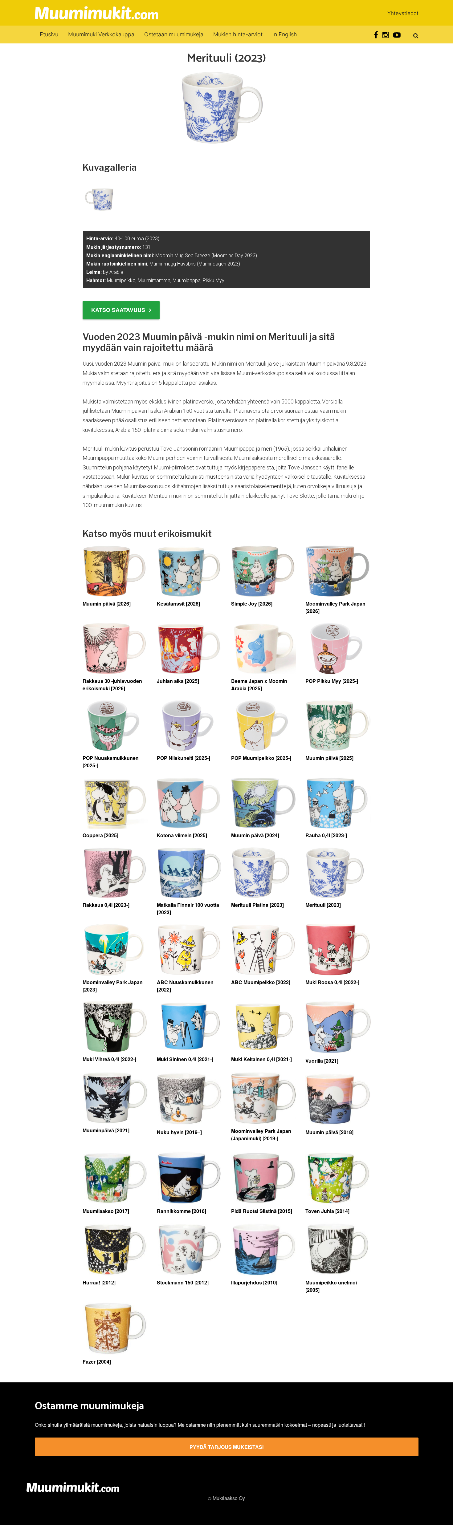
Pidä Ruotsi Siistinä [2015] (261, 1211)
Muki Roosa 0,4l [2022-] (332, 982)
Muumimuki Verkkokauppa (101, 34)
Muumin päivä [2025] (329, 757)
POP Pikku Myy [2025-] (331, 680)
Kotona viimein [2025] (182, 835)
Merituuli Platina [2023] (257, 904)
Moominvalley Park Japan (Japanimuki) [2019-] (261, 1134)
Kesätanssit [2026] (178, 603)
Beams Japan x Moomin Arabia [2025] (259, 684)
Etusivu (49, 34)
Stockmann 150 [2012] (183, 1282)
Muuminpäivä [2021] (106, 1130)
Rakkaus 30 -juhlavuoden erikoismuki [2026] (112, 684)
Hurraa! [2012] (99, 1282)
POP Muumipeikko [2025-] (261, 757)
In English (284, 34)
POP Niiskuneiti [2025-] (183, 757)
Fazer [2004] (97, 1361)
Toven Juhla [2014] (327, 1211)
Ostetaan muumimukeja (173, 34)
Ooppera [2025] (100, 835)
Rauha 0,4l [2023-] (326, 835)
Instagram (385, 35)
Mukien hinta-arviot (238, 34)
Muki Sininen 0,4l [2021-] (185, 1059)
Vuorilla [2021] (321, 1060)
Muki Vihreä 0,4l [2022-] (109, 1059)
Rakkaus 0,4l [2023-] (106, 904)
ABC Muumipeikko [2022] (260, 982)
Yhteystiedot (402, 13)
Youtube (397, 35)
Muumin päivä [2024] (255, 835)
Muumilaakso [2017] (106, 1211)
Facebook (376, 35)
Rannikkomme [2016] (181, 1211)
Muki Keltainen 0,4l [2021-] (261, 1059)
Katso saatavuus (118, 310)
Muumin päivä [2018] (329, 1132)
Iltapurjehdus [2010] (254, 1282)
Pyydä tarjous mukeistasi (226, 1446)
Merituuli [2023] (323, 904)
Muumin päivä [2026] (107, 603)
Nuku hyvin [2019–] (179, 1132)
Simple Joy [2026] (251, 603)
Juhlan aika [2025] (178, 680)
